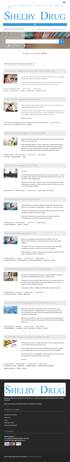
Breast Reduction (10, 328)
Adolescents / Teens (20, 124)
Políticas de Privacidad (10, 425)
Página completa (37, 88)
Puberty (23, 90)
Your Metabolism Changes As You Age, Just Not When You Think (27, 337)
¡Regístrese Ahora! (59, 5)
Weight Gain (27, 294)
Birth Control (32, 328)
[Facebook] (4, 460)
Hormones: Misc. (14, 90)
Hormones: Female (40, 90)
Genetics (19, 224)
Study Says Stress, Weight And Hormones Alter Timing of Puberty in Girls (30, 71)
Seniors (25, 368)
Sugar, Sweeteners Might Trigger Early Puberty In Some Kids (25, 133)
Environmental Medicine (35, 260)
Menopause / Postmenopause (46, 365)
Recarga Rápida (37, 5)
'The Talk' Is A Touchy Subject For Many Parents (21, 165)
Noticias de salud (15, 45)
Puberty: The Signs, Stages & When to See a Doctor (22, 99)
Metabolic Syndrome (9, 368)
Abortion (39, 328)
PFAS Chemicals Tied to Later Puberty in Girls (20, 233)
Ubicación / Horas (48, 5)
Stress (7, 90)
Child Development (11, 224)
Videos (29, 45)
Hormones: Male (30, 90)
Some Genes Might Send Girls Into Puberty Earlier (22, 199)
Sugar (24, 156)
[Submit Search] (61, 41)
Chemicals (46, 260)
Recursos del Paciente (43, 29)
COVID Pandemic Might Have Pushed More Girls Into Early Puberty (28, 269)
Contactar (7, 417)
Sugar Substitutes (16, 156)
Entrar (10, 7)
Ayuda (14, 5)
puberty (54, 77)
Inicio (33, 29)
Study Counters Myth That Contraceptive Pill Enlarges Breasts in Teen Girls (31, 303)
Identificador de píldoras (25, 5)
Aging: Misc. (21, 365)
